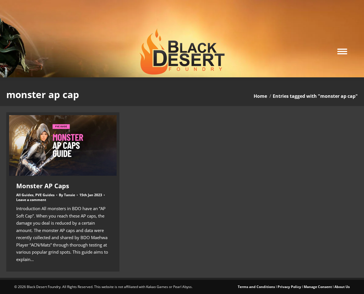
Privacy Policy (289, 286)
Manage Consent (318, 286)
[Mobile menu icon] (342, 51)
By (67, 195)
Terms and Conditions (256, 286)
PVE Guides (45, 194)
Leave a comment (31, 200)
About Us (342, 286)
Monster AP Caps (42, 185)
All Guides (25, 194)
